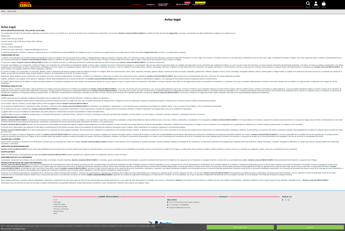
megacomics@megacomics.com (179, 207)
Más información (6, 228)
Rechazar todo (240, 227)
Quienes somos (59, 211)
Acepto (310, 227)
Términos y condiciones (61, 209)
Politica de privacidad (60, 206)
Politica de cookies (59, 204)
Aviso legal (57, 202)
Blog (55, 213)
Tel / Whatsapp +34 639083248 (179, 205)
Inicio (55, 200)
